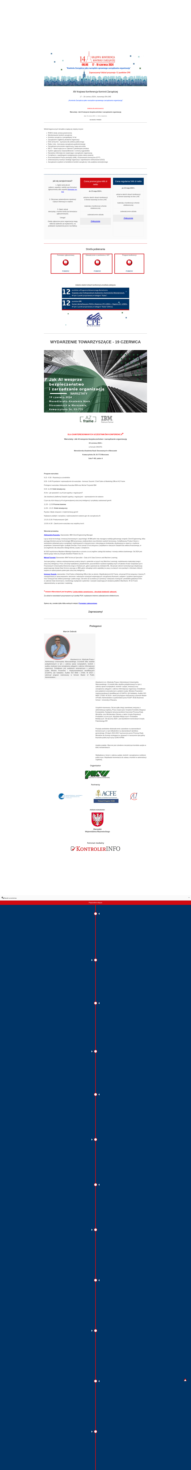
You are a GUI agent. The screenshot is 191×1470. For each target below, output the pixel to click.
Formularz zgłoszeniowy (88, 603)
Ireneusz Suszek (50, 574)
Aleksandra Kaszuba (52, 535)
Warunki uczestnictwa (10, 898)
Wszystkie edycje (161, 4)
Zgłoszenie (95, 221)
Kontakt (183, 4)
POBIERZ (65, 271)
